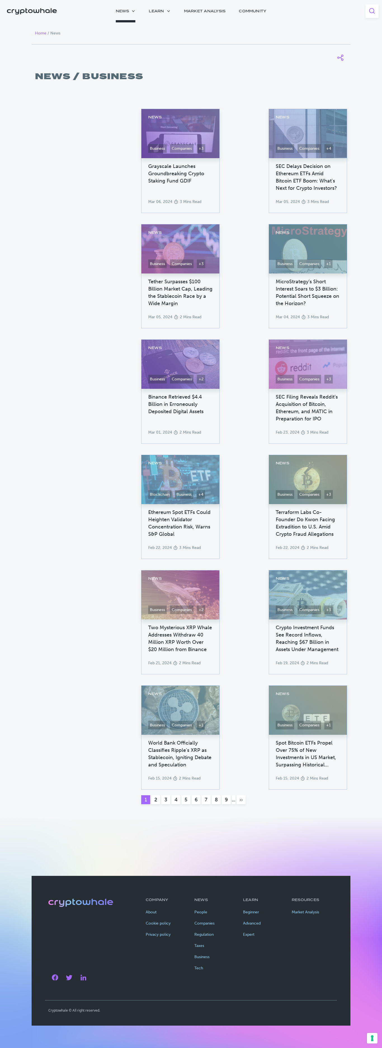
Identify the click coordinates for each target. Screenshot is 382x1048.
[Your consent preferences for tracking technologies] (372, 1038)
